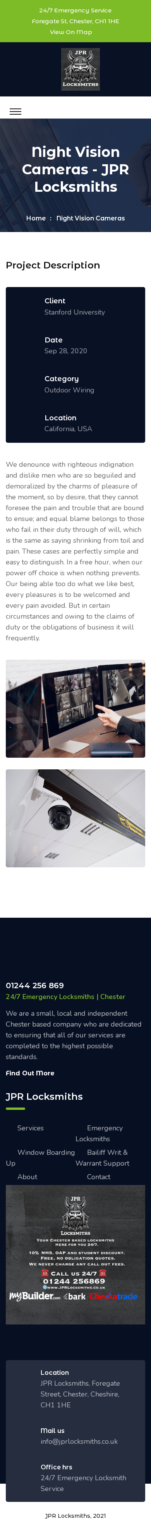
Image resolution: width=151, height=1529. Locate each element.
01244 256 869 (35, 985)
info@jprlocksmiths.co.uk (79, 1441)
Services (30, 1128)
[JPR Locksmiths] (80, 68)
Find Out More (30, 1073)
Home (36, 218)
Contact (98, 1177)
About (27, 1177)
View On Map (71, 32)
